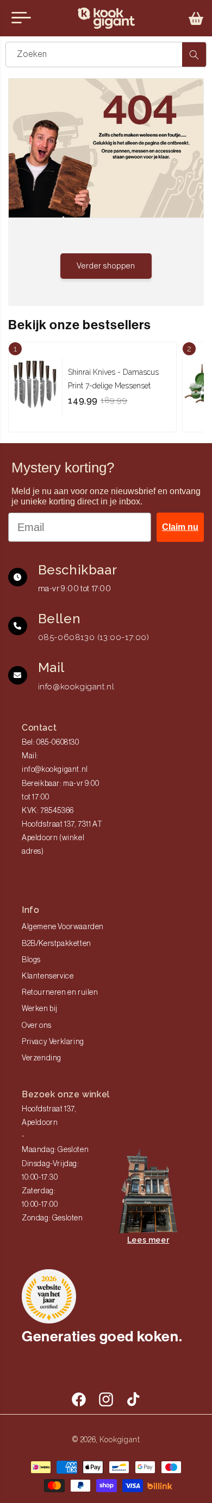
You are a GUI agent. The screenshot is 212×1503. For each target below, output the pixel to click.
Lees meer (148, 1240)
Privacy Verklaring (53, 1042)
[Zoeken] (194, 54)
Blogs (31, 960)
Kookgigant (119, 1439)
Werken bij (40, 1009)
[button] (196, 18)
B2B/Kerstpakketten (56, 944)
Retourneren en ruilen (60, 992)
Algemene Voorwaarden (63, 927)
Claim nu (180, 527)
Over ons (37, 1025)
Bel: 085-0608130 (50, 742)
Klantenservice (47, 976)
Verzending (41, 1058)
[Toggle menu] (21, 18)
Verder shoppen (106, 266)
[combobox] (106, 54)
